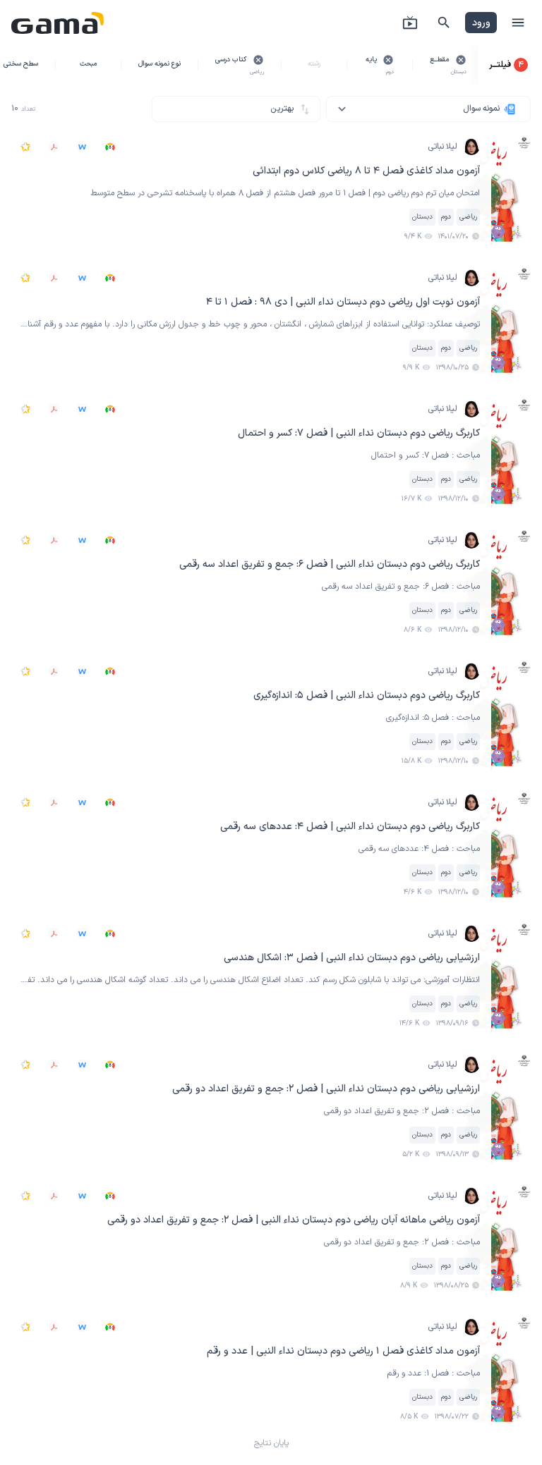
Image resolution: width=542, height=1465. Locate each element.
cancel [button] (460, 60)
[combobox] (428, 109)
